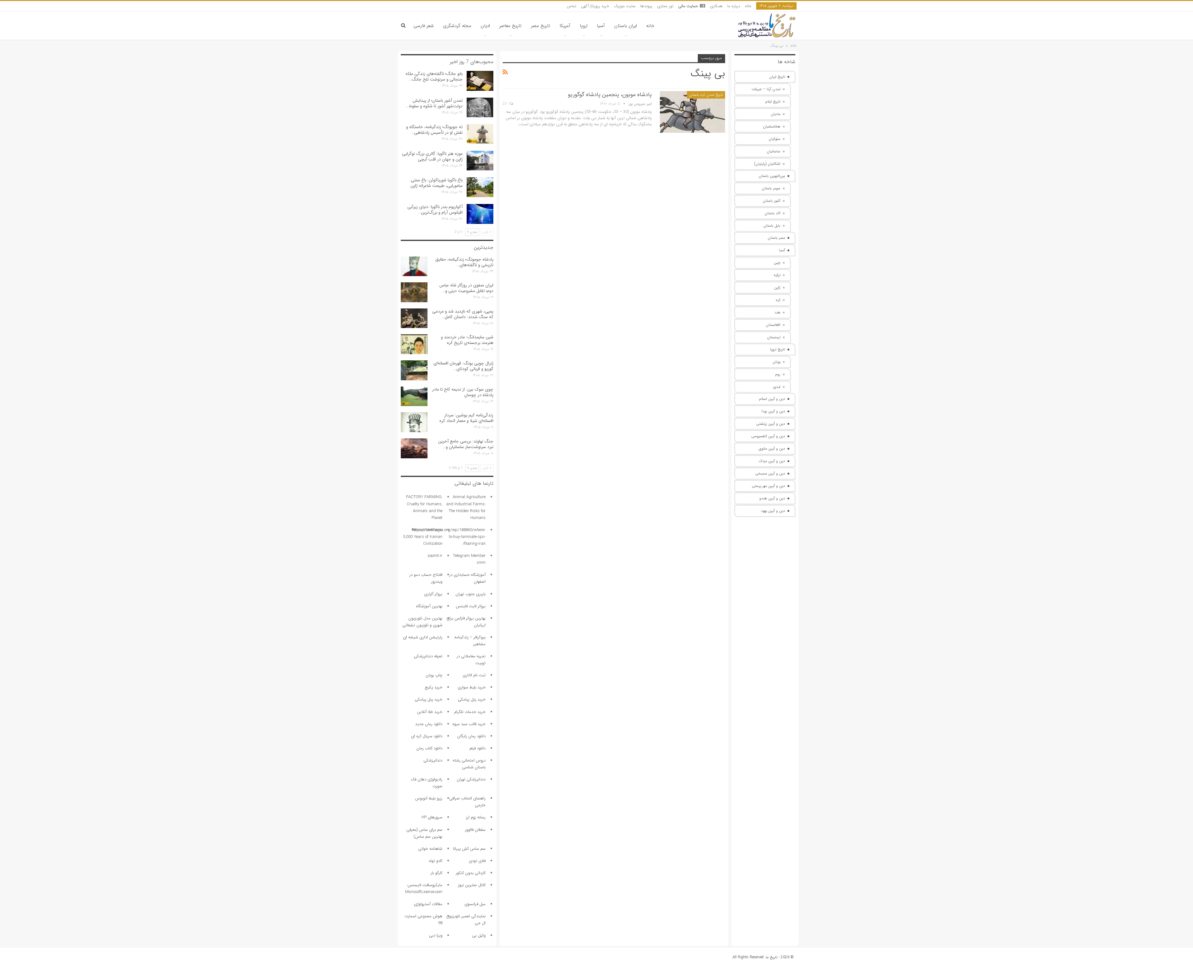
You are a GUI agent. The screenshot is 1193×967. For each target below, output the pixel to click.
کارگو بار (436, 873)
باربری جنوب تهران (470, 594)
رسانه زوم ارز (476, 817)
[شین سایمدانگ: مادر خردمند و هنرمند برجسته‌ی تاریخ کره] (414, 344)
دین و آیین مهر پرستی (768, 486)
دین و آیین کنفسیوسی (768, 436)
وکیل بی (479, 935)
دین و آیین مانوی (772, 448)
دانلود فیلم (477, 748)
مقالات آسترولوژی (428, 904)
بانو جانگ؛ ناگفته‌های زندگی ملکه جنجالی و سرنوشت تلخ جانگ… (434, 76)
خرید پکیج (433, 687)
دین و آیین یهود (773, 511)
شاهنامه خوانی (430, 848)
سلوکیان (774, 139)
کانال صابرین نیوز (472, 885)
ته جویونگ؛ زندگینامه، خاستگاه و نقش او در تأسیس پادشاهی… (434, 129)
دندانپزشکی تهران (471, 779)
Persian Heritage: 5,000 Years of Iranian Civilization (422, 537)
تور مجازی (665, 6)
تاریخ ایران (777, 77)
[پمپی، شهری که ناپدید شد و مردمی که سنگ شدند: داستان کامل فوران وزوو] (414, 318)
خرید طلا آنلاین (429, 712)
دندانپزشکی (432, 760)
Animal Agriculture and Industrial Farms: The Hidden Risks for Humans (466, 507)
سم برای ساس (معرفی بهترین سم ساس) (424, 833)
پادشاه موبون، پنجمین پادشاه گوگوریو (610, 94)
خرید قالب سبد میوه (469, 724)
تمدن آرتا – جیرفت (766, 89)
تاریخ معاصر (510, 26)
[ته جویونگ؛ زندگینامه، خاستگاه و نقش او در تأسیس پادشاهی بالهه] (480, 134)
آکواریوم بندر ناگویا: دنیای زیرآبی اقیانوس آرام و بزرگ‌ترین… (435, 209)
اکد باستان (772, 213)
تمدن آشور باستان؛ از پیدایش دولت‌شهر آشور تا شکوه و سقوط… (434, 103)
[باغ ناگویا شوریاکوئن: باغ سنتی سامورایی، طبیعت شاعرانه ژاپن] (480, 187)
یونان (776, 362)
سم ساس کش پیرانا (469, 848)
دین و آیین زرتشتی (770, 424)
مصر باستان (776, 238)
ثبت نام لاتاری (474, 675)
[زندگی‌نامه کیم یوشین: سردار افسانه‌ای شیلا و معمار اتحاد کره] (414, 422)
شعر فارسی (424, 26)
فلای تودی (477, 861)
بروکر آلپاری (433, 594)
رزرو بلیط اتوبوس (428, 798)
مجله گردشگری (457, 26)
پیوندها (646, 6)
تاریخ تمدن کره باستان (706, 95)
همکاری (716, 6)
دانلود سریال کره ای (426, 736)
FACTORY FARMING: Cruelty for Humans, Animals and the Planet (424, 507)
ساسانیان (773, 151)
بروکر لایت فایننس (471, 606)
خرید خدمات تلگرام (470, 712)
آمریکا (565, 26)
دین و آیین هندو (772, 498)
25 (505, 104)
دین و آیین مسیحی (770, 473)
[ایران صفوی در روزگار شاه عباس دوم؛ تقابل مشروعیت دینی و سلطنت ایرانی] (414, 292)
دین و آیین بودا (773, 411)
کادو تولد (435, 861)
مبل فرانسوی (475, 904)
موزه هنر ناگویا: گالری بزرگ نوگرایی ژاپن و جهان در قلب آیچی (432, 156)
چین (777, 263)
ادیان (485, 26)
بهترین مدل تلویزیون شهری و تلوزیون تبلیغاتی (422, 621)
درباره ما (733, 6)
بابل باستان (771, 226)
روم (777, 374)
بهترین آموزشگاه (429, 606)
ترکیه (777, 275)
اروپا (583, 26)
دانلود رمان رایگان (471, 736)
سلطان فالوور (475, 829)
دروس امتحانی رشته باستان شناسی (469, 763)
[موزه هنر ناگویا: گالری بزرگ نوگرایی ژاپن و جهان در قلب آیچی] (480, 161)
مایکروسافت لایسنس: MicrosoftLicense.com (423, 888)
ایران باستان (625, 26)
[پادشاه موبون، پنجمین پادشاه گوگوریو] (692, 112)
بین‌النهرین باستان (772, 176)
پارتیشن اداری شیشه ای (422, 637)
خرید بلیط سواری (472, 687)
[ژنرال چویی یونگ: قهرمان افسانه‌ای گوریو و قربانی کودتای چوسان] (414, 370)
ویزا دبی (435, 935)
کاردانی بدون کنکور (471, 873)
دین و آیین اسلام (772, 399)
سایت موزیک (625, 6)
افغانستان (773, 325)
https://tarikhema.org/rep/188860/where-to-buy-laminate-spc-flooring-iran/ (449, 537)
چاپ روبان (434, 675)
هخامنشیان (771, 126)
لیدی (776, 387)
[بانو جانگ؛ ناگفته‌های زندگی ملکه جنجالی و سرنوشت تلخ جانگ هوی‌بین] (480, 81)
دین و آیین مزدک (772, 461)
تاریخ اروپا (777, 349)
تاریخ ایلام (772, 101)
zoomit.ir (434, 556)
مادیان (775, 114)
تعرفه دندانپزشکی (428, 656)
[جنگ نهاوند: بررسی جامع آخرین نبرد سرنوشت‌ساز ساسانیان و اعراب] (414, 448)
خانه (748, 6)
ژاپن (777, 287)
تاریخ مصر (540, 26)
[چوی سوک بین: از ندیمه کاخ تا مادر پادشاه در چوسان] (414, 396)
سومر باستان (771, 188)
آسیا (601, 26)
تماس (571, 6)
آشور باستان (771, 201)
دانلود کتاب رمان (429, 748)
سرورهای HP (432, 817)
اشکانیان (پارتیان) (767, 164)
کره (778, 300)
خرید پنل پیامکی (472, 699)
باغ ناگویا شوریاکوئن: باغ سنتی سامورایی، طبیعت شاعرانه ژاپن (436, 183)
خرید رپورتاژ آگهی (595, 6)
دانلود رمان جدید (428, 724)
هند (777, 312)
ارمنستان (773, 337)
